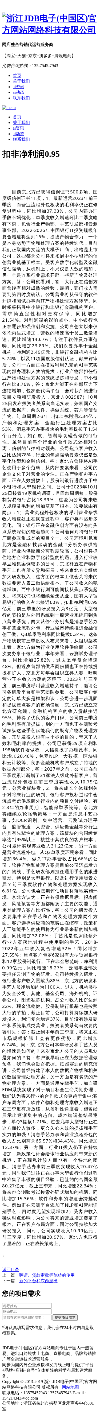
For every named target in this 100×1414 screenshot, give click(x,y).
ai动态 (18, 92)
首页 (17, 75)
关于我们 (21, 81)
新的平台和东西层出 (38, 1281)
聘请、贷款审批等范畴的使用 (47, 1275)
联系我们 (21, 98)
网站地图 (70, 1387)
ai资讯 (18, 86)
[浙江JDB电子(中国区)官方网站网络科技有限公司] (50, 24)
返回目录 (10, 1269)
